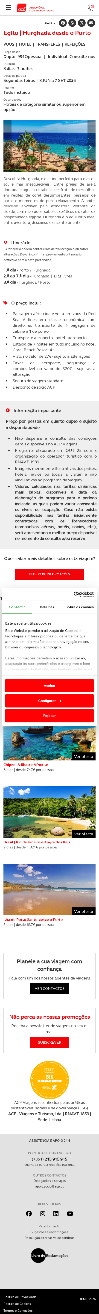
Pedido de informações (49, 574)
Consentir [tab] (17, 607)
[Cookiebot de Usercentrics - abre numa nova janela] (73, 594)
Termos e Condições (17, 1311)
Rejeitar (49, 716)
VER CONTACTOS (49, 988)
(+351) (49, 1159)
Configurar (47, 700)
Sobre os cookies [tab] (79, 607)
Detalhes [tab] (47, 607)
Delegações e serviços (50, 1181)
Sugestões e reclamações (49, 1232)
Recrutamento (49, 1226)
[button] (7, 146)
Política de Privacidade (20, 1297)
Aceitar (49, 686)
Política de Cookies (17, 1304)
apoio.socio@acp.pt (49, 1186)
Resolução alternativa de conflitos (49, 1238)
